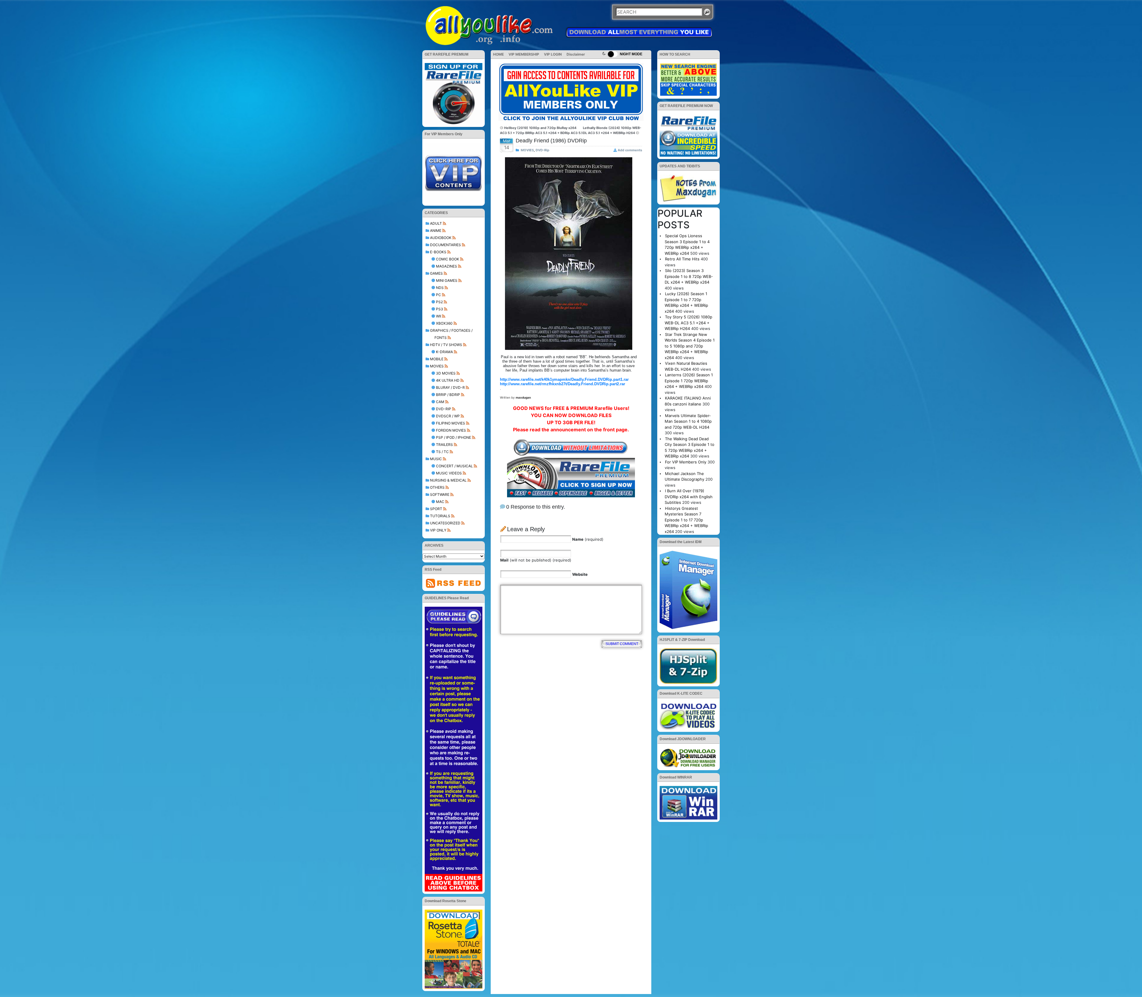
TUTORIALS (440, 516)
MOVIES (437, 366)
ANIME (435, 230)
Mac (440, 501)
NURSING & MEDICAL (448, 480)
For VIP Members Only (685, 462)
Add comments (630, 150)
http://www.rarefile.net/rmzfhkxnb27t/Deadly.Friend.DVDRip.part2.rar (562, 384)
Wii (438, 316)
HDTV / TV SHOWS (446, 344)
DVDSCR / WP (448, 416)
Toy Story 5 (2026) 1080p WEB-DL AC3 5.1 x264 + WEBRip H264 (688, 322)
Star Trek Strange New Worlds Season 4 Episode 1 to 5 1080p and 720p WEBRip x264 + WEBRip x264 (690, 346)
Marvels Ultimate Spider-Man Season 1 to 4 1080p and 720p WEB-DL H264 (688, 421)
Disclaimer (576, 54)
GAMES (436, 273)
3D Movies (446, 373)
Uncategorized (445, 523)
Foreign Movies (451, 430)
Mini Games (446, 280)
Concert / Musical (454, 466)
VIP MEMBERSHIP (524, 54)
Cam (440, 402)
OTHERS (437, 487)
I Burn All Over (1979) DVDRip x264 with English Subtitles (689, 496)
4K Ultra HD (447, 380)
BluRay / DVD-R (450, 387)
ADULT (436, 223)
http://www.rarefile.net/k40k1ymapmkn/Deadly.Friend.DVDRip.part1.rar (564, 379)
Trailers (444, 444)
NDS (440, 287)
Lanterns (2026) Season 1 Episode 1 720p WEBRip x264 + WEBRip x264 (689, 380)
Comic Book (447, 259)
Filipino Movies (450, 423)
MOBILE (436, 359)
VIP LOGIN (553, 54)
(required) (587, 539)
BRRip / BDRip (448, 394)
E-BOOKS (438, 252)
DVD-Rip (443, 409)
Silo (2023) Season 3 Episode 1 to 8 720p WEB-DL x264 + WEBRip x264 (689, 276)
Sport (436, 509)
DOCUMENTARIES (445, 245)
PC (438, 295)
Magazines (446, 266)
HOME (498, 54)
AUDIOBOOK (440, 237)
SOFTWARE (439, 494)
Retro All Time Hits (682, 259)
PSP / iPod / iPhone (453, 437)
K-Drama (444, 352)
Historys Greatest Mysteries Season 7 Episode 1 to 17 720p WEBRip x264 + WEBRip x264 (686, 520)
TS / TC (442, 451)
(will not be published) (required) (535, 560)
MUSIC (436, 459)
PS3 (439, 309)
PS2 (439, 302)
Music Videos (449, 473)
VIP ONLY (438, 530)
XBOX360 (444, 323)
